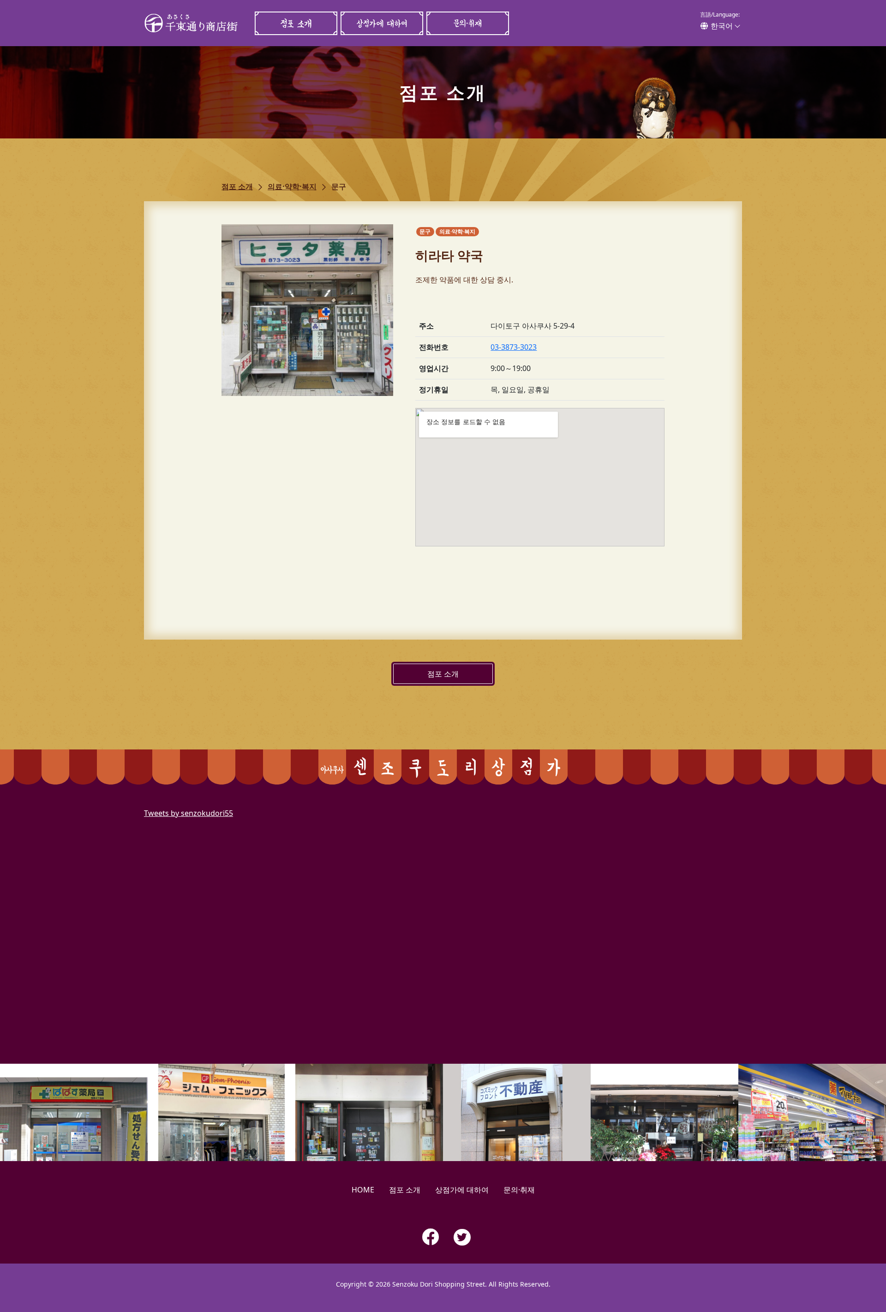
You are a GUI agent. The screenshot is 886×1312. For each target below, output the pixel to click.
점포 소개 (296, 23)
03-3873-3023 (514, 347)
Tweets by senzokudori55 (188, 813)
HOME (363, 1190)
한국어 (722, 26)
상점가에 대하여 (382, 23)
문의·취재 (467, 23)
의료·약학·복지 (292, 186)
